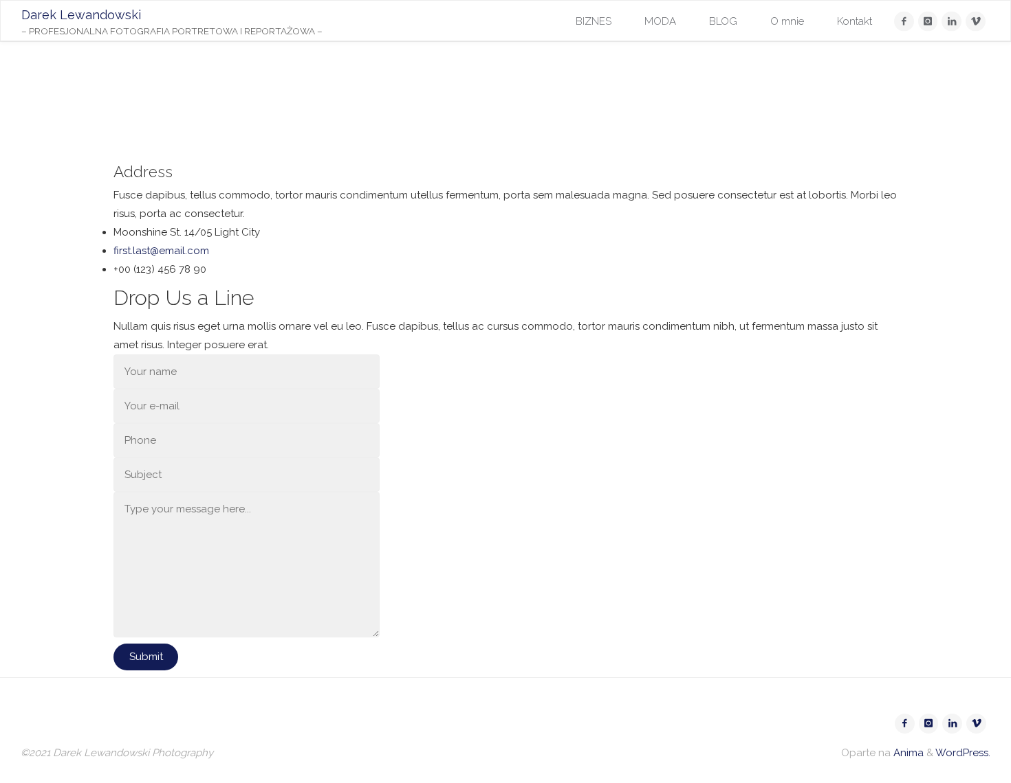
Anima (907, 753)
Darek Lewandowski (81, 15)
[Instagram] (928, 22)
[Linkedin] (951, 22)
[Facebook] (904, 22)
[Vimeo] (976, 22)
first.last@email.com (161, 251)
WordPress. (962, 753)
